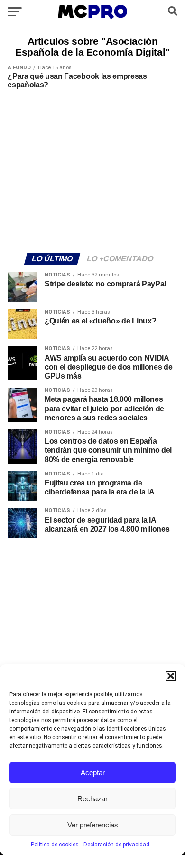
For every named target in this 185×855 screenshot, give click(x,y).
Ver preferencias (92, 825)
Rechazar (92, 799)
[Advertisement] (92, 179)
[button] (171, 676)
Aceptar (93, 773)
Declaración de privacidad (116, 844)
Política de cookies (55, 844)
